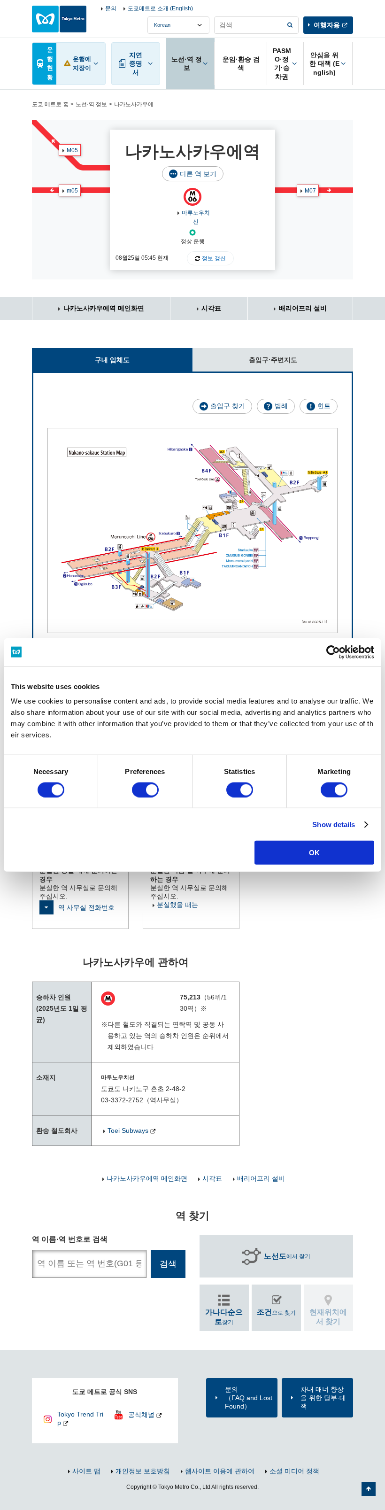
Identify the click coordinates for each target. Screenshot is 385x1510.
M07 (310, 190)
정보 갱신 (214, 258)
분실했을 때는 (177, 904)
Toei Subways (128, 1130)
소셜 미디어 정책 (294, 1471)
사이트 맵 (86, 1471)
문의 (110, 8)
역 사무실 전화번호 (86, 907)
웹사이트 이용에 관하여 (219, 1471)
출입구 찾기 (227, 406)
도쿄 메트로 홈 (50, 104)
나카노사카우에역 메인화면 (103, 308)
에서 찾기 (287, 1256)
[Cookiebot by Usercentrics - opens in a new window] (333, 652)
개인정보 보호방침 (143, 1471)
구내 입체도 (112, 360)
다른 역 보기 (198, 174)
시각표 (211, 308)
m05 (72, 190)
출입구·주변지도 (273, 360)
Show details (333, 824)
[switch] (145, 789)
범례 (281, 406)
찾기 (224, 1316)
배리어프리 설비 (303, 308)
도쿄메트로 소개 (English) (160, 8)
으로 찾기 (276, 1312)
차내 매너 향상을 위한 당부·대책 (323, 1398)
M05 (72, 150)
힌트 (324, 406)
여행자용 (327, 25)
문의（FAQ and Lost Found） (248, 1398)
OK (314, 853)
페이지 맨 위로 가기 (369, 1489)
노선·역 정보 (91, 104)
